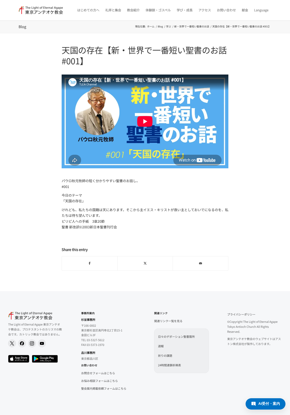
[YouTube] (42, 343)
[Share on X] (145, 263)
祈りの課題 (165, 355)
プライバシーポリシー (241, 314)
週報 (161, 346)
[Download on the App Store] (18, 359)
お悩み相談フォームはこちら (99, 381)
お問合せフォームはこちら (98, 373)
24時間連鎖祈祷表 (169, 365)
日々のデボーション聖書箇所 (176, 336)
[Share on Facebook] (89, 263)
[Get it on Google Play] (45, 359)
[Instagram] (32, 343)
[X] (12, 343)
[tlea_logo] (41, 10)
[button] (265, 404)
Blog (22, 26)
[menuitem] (88, 10)
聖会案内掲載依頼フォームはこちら (103, 388)
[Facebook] (22, 343)
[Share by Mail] (200, 263)
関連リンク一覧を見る (168, 321)
